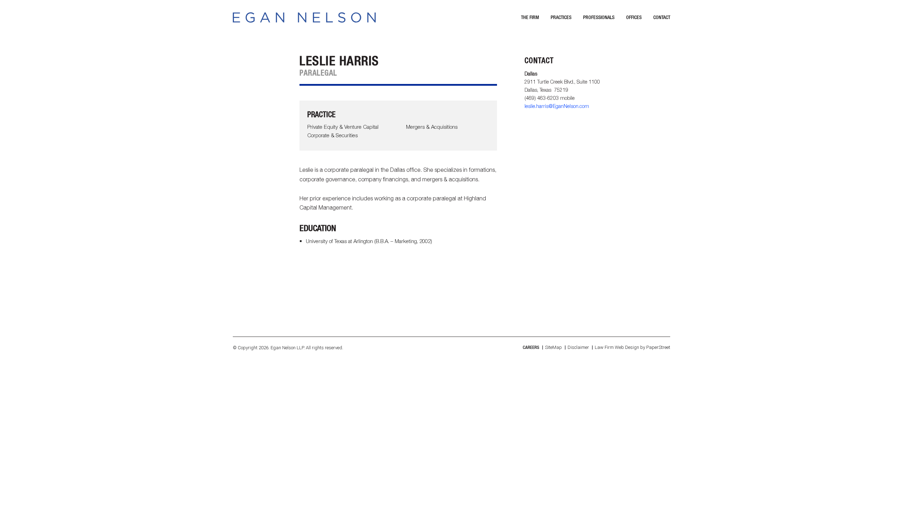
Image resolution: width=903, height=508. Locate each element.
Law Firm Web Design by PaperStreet (632, 347)
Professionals (598, 17)
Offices (634, 17)
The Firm (530, 17)
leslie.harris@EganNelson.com (557, 106)
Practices (561, 17)
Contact (661, 17)
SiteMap (553, 347)
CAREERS (531, 347)
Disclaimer (578, 347)
